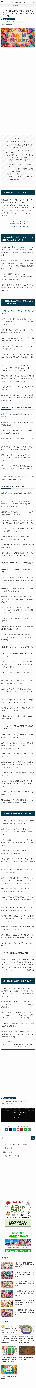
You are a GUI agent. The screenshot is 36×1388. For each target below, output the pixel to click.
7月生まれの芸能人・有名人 (18, 21)
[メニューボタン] (2, 2)
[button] (6, 1129)
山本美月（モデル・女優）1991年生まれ (21, 155)
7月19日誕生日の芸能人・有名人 (18, 226)
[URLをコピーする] (29, 1129)
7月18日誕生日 (7, 21)
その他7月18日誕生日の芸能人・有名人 (20, 176)
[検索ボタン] (34, 2)
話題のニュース (8, 1152)
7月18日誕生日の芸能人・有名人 (16, 141)
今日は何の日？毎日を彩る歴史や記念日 (15, 1144)
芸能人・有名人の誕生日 (9, 19)
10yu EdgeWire (18, 2)
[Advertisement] (18, 68)
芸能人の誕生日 (8, 1148)
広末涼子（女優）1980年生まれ (18, 157)
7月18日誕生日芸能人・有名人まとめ (17, 179)
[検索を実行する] (33, 1138)
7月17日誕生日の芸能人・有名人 (18, 221)
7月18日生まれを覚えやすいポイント (17, 174)
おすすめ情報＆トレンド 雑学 (12, 1156)
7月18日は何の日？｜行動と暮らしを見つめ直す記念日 (23, 1045)
